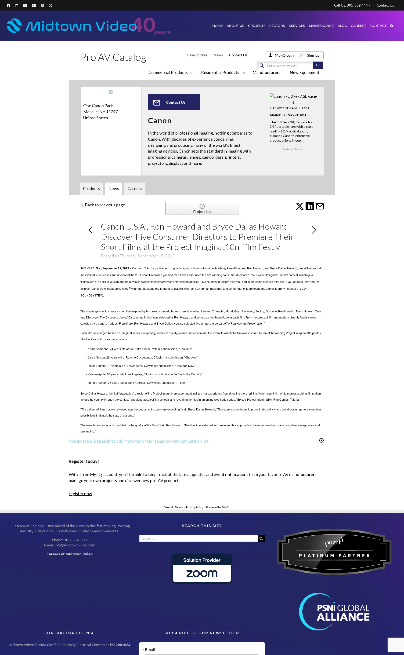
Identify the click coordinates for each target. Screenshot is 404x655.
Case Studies (197, 55)
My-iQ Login (285, 55)
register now (80, 493)
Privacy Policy (194, 507)
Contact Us (238, 55)
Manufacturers (266, 72)
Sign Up (313, 55)
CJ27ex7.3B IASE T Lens (289, 108)
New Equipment (304, 72)
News (218, 55)
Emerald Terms (173, 507)
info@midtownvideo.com (75, 545)
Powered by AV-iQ (217, 507)
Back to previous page (104, 204)
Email (150, 649)
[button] (391, 26)
